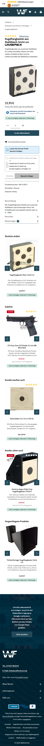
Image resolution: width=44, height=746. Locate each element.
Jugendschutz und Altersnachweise (26, 724)
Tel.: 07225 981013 (10, 666)
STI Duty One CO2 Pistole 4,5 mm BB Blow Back (22, 346)
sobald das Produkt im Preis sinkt (22, 163)
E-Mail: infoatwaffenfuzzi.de (14, 670)
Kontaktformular (21, 677)
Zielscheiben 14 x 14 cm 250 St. (22, 419)
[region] (23, 81)
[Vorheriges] (7, 268)
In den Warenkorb (22, 133)
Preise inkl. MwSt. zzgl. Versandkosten (19, 106)
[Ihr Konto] (35, 11)
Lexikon (11, 738)
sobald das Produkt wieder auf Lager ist (23, 159)
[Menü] (3, 11)
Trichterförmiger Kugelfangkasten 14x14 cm (22, 561)
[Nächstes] (36, 268)
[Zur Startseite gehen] (22, 12)
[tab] (22, 206)
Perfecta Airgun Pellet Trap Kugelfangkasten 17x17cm (22, 490)
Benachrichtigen (27, 176)
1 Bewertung (23, 36)
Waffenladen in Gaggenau (26, 738)
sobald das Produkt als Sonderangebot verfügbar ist (20, 167)
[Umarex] (22, 45)
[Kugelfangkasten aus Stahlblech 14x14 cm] (23, 81)
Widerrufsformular (13, 728)
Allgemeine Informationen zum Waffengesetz (22, 734)
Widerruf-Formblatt (22, 731)
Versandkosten (8, 716)
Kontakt (8, 724)
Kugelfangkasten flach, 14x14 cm (22, 275)
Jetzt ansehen (22, 634)
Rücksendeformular (30, 728)
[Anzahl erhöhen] (23, 125)
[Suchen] (8, 11)
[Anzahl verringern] (8, 125)
